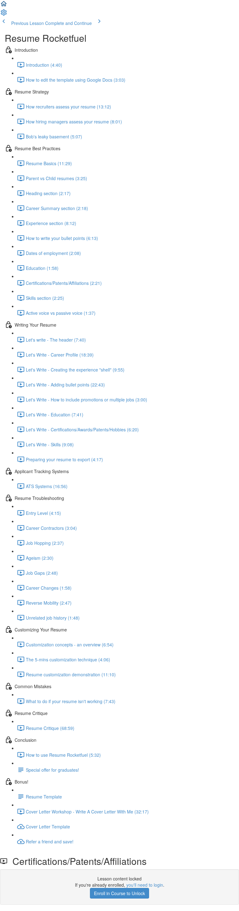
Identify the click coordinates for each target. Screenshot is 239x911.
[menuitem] (3, 14)
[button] (3, 5)
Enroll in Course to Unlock (119, 893)
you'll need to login (144, 885)
